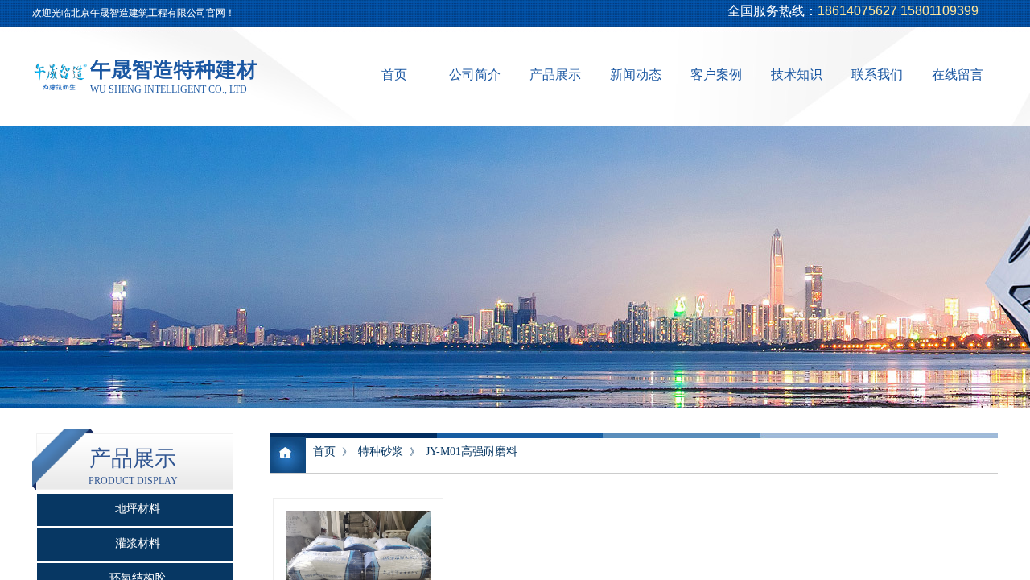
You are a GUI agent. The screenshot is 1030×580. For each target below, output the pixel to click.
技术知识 (796, 74)
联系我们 (877, 74)
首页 (394, 74)
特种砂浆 (380, 451)
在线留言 (957, 74)
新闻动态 (635, 74)
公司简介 (475, 74)
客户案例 (716, 74)
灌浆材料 (137, 543)
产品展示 (555, 74)
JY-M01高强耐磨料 (471, 451)
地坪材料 (137, 509)
